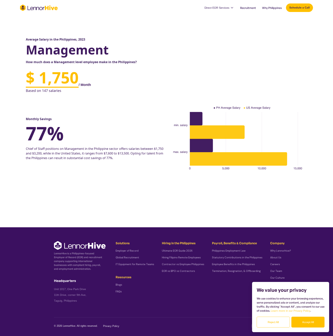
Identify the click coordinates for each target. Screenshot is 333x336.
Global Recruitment (127, 257)
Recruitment (248, 7)
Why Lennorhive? (280, 250)
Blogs (119, 284)
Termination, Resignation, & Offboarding (236, 271)
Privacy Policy (111, 326)
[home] (39, 8)
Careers (275, 264)
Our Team (276, 271)
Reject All (273, 322)
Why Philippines (272, 7)
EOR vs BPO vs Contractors (178, 271)
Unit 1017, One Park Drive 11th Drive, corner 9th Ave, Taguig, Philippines (70, 295)
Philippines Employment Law (229, 250)
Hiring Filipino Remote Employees (181, 257)
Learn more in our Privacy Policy (290, 310)
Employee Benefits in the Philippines (233, 264)
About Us (275, 257)
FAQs (119, 291)
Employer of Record (127, 250)
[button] (219, 8)
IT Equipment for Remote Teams (135, 264)
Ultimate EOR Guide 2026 (177, 250)
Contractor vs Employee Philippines (183, 264)
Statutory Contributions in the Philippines (237, 257)
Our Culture (277, 277)
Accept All (308, 322)
